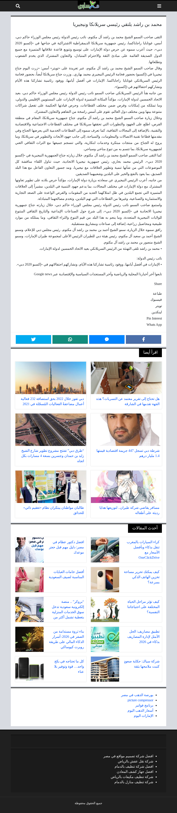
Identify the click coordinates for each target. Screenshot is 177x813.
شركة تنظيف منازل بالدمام (133, 782)
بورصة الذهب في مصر (137, 695)
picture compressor (140, 700)
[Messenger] (107, 339)
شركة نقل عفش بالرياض (135, 761)
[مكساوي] (88, 5)
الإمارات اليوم (143, 716)
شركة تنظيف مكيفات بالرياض (132, 777)
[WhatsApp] (70, 339)
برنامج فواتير (144, 705)
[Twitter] (33, 339)
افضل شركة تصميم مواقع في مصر (128, 756)
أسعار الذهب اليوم (140, 710)
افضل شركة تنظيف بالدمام (134, 766)
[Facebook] (143, 339)
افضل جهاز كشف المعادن (135, 771)
